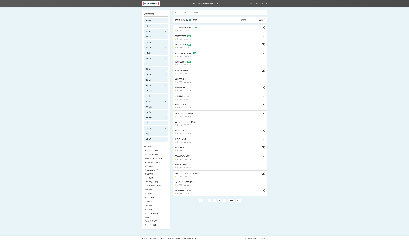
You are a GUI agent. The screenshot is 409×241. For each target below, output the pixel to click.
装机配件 (195, 12)
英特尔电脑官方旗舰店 (182, 156)
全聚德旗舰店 (149, 201)
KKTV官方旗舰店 (180, 139)
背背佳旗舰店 (149, 166)
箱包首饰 (149, 69)
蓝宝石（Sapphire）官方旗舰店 (185, 122)
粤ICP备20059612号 (190, 238)
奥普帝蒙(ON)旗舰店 (151, 154)
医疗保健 (149, 107)
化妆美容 (149, 58)
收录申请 (170, 238)
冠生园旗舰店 (149, 178)
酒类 (147, 123)
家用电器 (149, 47)
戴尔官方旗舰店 (182, 62)
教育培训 (149, 80)
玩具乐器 (149, 117)
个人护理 (149, 112)
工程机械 (149, 90)
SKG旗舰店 (148, 205)
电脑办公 (149, 64)
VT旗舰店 (148, 217)
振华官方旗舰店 (180, 130)
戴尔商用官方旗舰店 (182, 87)
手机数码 (149, 53)
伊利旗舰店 (148, 190)
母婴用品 (149, 26)
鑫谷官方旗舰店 (180, 147)
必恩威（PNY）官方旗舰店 (184, 113)
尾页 (238, 200)
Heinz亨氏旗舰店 (150, 197)
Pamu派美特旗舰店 (151, 221)
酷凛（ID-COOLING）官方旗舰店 (186, 173)
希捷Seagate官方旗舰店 (185, 53)
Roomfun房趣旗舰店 (151, 150)
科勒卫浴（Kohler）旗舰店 (153, 158)
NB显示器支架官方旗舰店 (183, 190)
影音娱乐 (179, 30)
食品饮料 (149, 37)
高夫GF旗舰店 (149, 174)
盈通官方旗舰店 (180, 79)
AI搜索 (261, 20)
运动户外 (149, 128)
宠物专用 (149, 139)
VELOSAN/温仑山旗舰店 (153, 162)
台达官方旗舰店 (180, 105)
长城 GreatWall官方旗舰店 (184, 182)
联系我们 (178, 238)
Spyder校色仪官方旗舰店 (186, 27)
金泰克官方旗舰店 (181, 165)
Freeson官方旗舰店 (181, 70)
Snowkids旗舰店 (150, 225)
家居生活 (149, 31)
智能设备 (149, 134)
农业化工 (149, 96)
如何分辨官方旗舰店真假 (149, 238)
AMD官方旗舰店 (182, 44)
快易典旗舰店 (149, 193)
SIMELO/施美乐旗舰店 (152, 182)
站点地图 (162, 238)
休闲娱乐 (149, 101)
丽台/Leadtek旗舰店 (151, 213)
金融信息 (149, 85)
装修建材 (149, 20)
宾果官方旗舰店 (182, 36)
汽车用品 (149, 74)
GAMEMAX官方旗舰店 (182, 96)
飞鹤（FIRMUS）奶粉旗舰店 (154, 186)
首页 (176, 12)
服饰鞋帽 (149, 42)
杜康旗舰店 (148, 209)
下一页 (231, 200)
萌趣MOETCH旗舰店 (151, 170)
